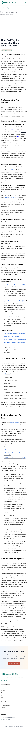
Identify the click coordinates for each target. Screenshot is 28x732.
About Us (3, 690)
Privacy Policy (18, 729)
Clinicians (3, 707)
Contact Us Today (13, 663)
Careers (2, 692)
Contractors (3, 710)
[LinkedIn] (6, 680)
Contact (2, 695)
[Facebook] (1, 680)
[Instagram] (4, 680)
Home (2, 688)
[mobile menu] (25, 2)
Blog (2, 697)
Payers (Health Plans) (5, 705)
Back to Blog (6, 8)
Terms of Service (10, 729)
